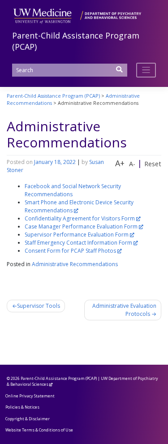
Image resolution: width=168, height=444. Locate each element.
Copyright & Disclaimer (27, 419)
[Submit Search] (120, 72)
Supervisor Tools (38, 306)
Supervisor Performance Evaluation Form (77, 234)
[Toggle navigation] (146, 70)
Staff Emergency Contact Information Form (78, 242)
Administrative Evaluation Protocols (124, 310)
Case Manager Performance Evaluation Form (81, 226)
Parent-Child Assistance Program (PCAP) (59, 378)
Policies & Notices (22, 407)
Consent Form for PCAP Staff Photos (70, 250)
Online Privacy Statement (30, 396)
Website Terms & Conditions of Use (39, 430)
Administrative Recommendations (75, 264)
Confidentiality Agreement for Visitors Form (80, 218)
